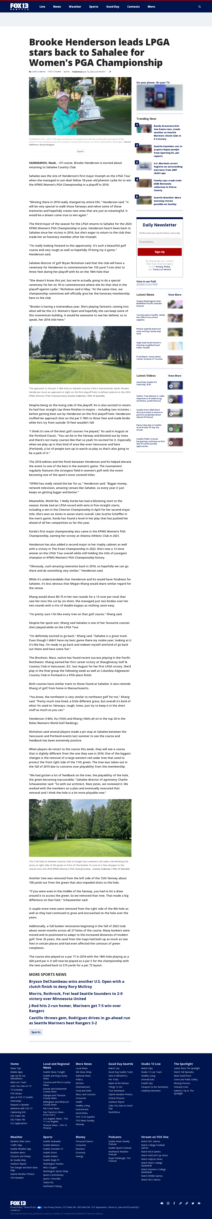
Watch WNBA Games (152, 1175)
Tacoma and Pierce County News (56, 1084)
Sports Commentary (53, 1174)
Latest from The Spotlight (187, 1068)
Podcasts (114, 1137)
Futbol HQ (48, 1182)
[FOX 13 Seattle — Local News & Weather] (20, 6)
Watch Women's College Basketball (153, 1171)
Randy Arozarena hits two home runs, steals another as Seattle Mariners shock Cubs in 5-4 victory (167, 132)
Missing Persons (182, 1083)
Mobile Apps (16, 1071)
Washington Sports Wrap (55, 1171)
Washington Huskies (53, 1163)
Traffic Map (16, 1145)
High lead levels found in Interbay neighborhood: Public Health (148, 345)
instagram (168, 1203)
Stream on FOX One (155, 1137)
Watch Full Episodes (184, 1071)
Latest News (145, 294)
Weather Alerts (17, 1152)
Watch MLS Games (150, 1179)
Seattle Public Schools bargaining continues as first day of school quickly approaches (150, 442)
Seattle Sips (147, 1083)
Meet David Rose (182, 1075)
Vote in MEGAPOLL (118, 1075)
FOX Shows (16, 1093)
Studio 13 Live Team (151, 1071)
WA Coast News (51, 1108)
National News (83, 1075)
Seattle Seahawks (52, 1141)
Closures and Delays (20, 1156)
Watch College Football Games (153, 1146)
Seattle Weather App (20, 1148)
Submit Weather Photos (120, 1094)
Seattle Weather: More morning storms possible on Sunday (167, 201)
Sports (67, 71)
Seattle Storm (50, 1152)
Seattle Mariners (51, 1145)
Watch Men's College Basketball (151, 1164)
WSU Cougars (50, 1167)
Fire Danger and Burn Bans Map (24, 1169)
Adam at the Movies (118, 1083)
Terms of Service (162, 269)
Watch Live (114, 1068)
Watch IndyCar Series (151, 1159)
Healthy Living (83, 1105)
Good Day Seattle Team (120, 1071)
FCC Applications (18, 1123)
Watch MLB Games (151, 1151)
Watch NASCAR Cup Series (154, 1155)
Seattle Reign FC (51, 1160)
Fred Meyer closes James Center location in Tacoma (149, 357)
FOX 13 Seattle (54, 71)
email (199, 1203)
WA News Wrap (83, 1071)
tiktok (180, 1203)
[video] (175, 385)
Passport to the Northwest (154, 1086)
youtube (161, 1203)
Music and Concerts (86, 1094)
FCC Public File (17, 1115)
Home (14, 1064)
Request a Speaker (19, 1104)
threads (186, 1203)
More (151, 6)
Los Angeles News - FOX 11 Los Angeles (55, 1120)
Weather (16, 1137)
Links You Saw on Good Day (120, 1107)
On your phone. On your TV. (153, 82)
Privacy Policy (163, 266)
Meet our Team (18, 1082)
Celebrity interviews (151, 1090)
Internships (15, 1100)
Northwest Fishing (52, 1186)
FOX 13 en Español (85, 1116)
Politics (79, 1079)
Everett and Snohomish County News (55, 1090)
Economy (80, 1152)
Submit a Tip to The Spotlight (184, 1092)
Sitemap (80, 1124)
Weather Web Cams (20, 1141)
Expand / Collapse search (200, 6)
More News (84, 1064)
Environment (82, 1109)
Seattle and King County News (55, 1077)
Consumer (81, 1098)
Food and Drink (83, 1090)
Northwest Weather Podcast (118, 1153)
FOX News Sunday (85, 1120)
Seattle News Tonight (54, 1071)
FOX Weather (17, 1177)
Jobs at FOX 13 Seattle (21, 1097)
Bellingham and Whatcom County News (56, 1103)
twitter (192, 1203)
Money (80, 1137)
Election (80, 1083)
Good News (82, 1113)
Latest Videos (146, 375)
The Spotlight (183, 1064)
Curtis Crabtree (38, 71)
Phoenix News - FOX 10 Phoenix (55, 1126)
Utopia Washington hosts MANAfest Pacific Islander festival (149, 303)
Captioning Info (18, 1112)
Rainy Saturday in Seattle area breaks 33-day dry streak (148, 427)
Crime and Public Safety (186, 1079)
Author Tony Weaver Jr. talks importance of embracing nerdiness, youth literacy (150, 398)
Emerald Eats (147, 1079)
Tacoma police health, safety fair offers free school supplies (150, 317)
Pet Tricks (113, 1079)
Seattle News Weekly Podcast (119, 1143)
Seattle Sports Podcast (119, 1147)
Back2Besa (114, 1112)
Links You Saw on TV (20, 1085)
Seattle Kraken (50, 1156)
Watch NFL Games (150, 1141)
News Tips (15, 1068)
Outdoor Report (116, 1101)
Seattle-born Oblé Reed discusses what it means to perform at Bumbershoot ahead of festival (149, 414)
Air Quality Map (18, 1160)
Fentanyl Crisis (181, 1086)
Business (80, 1148)
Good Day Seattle (120, 1064)
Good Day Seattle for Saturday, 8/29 (146, 383)
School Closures (116, 1098)
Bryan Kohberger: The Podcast (119, 1159)
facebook (174, 1203)
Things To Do (115, 1086)
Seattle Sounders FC (53, 1148)
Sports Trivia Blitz (52, 1178)
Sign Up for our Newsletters (18, 1077)
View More (174, 294)
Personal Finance (84, 1141)
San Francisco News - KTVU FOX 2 (54, 1113)
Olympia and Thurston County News (54, 1097)
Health (79, 1101)
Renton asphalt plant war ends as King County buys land (148, 331)
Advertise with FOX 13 (21, 1108)
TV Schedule (16, 1089)
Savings (79, 1156)
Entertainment (83, 1086)
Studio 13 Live (151, 1064)
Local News (82, 1068)
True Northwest (116, 1090)
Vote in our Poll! (146, 281)
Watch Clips (147, 1068)
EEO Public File (17, 1119)
